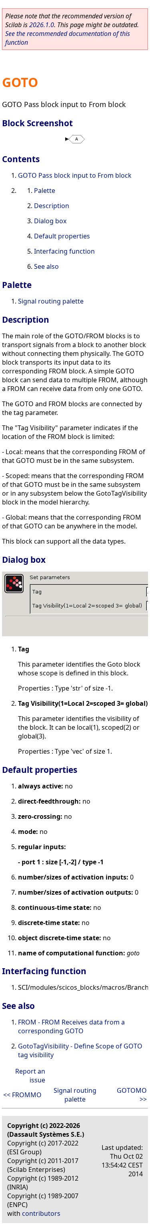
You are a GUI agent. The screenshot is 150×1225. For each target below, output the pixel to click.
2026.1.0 (41, 24)
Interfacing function (64, 251)
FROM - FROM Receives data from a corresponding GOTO (71, 1026)
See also (46, 266)
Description (51, 205)
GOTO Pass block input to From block (75, 175)
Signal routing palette (51, 301)
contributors (41, 1213)
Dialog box (50, 220)
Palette (44, 190)
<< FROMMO (22, 1094)
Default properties (62, 236)
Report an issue (30, 1075)
